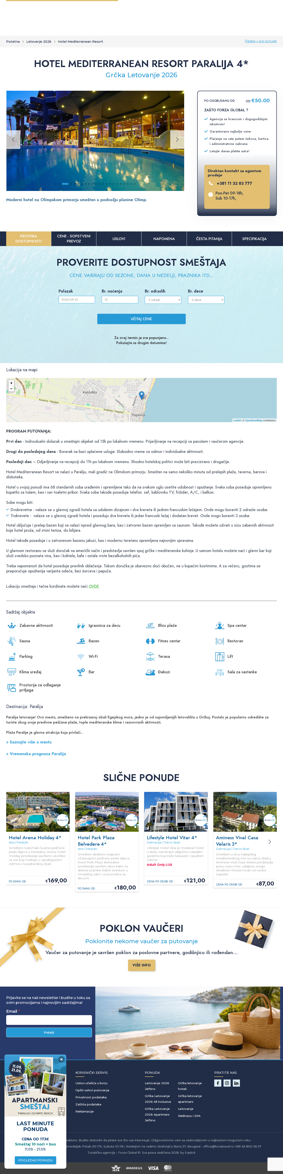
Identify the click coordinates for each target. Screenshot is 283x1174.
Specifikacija (254, 238)
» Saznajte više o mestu (29, 742)
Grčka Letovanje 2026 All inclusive (158, 1098)
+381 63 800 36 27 (247, 1146)
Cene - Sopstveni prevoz (73, 238)
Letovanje (185, 1108)
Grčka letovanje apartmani (190, 1098)
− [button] (11, 388)
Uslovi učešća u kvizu (91, 1083)
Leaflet (237, 420)
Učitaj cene (141, 318)
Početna (13, 42)
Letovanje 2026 (38, 42)
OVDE (94, 586)
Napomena (164, 238)
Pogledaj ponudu (35, 1160)
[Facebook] (217, 1083)
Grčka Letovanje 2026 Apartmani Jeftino (157, 1114)
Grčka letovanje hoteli (190, 1086)
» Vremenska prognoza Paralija (36, 753)
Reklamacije (84, 1111)
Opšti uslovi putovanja (92, 1090)
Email (11, 1011)
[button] (56, 184)
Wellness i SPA (189, 1116)
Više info (141, 965)
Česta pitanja (209, 238)
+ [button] (11, 383)
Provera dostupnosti (28, 238)
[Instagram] (227, 1083)
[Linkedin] (236, 1083)
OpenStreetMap (253, 420)
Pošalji (49, 1032)
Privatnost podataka (91, 1097)
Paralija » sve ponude (261, 41)
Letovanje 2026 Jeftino (157, 1086)
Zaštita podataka (88, 1104)
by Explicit (187, 1152)
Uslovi (119, 238)
